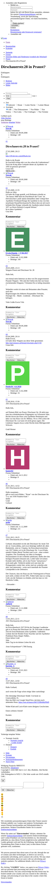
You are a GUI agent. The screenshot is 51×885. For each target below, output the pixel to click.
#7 (7, 535)
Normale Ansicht (16, 740)
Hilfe (7, 753)
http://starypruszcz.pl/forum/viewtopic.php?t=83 (24, 343)
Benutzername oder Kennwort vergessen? (26, 32)
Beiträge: (13, 135)
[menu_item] (25, 794)
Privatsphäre (10, 757)
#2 (7, 188)
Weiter (18, 122)
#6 (7, 484)
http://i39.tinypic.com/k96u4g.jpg (18, 156)
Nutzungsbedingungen (14, 759)
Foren (8, 42)
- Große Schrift (16, 743)
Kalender (9, 48)
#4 (7, 334)
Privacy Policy (43, 867)
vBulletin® (14, 768)
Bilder (8, 85)
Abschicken (11, 226)
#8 (7, 617)
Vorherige (4, 122)
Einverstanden (6, 882)
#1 (7, 141)
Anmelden (14, 25)
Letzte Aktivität (11, 83)
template (12, 122)
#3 (7, 266)
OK (3, 781)
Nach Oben (10, 762)
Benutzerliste (10, 46)
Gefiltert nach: (6, 116)
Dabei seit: (14, 133)
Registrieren (14, 30)
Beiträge (9, 81)
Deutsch (13, 747)
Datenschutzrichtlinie (9, 829)
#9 (7, 679)
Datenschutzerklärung (27, 14)
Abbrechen (20, 226)
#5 (7, 399)
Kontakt (9, 755)
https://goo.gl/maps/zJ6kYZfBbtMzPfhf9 (34, 702)
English (13, 749)
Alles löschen (6, 118)
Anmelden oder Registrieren (16, 3)
